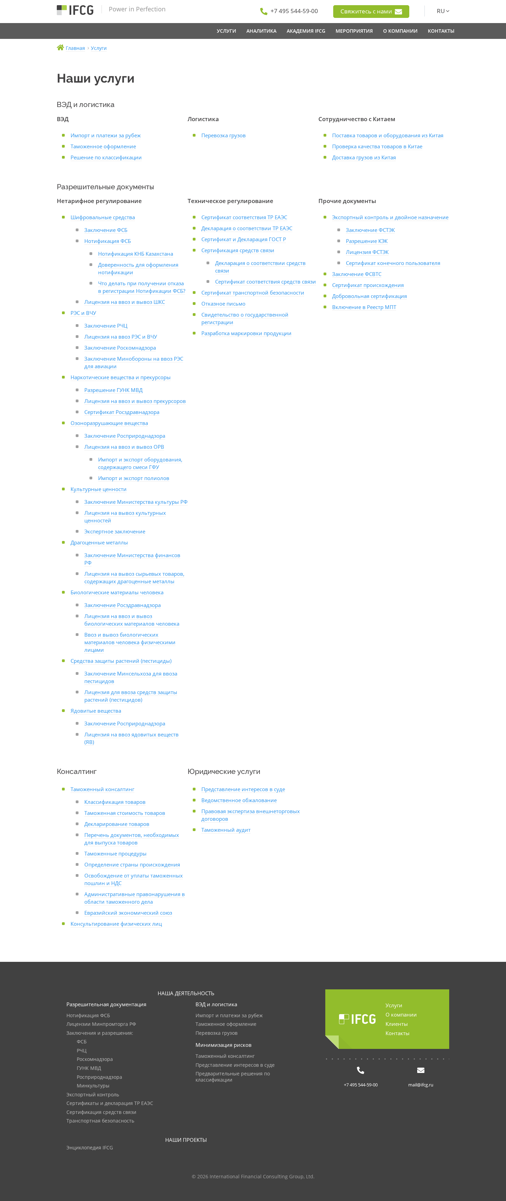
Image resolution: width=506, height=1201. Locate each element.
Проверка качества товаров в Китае (377, 146)
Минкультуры (93, 1086)
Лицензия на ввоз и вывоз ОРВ (124, 446)
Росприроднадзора (99, 1077)
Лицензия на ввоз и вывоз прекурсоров (135, 400)
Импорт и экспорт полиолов (133, 478)
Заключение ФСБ (105, 229)
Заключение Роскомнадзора (120, 347)
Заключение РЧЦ (105, 325)
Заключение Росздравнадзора (122, 605)
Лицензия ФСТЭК (367, 251)
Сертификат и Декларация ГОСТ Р (243, 239)
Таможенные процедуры (115, 853)
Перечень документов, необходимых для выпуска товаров (131, 838)
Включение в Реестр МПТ (364, 307)
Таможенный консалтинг (102, 789)
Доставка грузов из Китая (364, 157)
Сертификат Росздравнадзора (121, 411)
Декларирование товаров (116, 823)
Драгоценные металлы (99, 542)
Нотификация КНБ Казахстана (135, 253)
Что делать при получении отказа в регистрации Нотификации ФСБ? (141, 287)
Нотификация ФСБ (107, 240)
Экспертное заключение (114, 531)
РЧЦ (81, 1051)
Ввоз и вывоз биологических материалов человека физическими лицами (130, 642)
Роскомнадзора (95, 1059)
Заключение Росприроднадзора (124, 435)
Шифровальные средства (103, 217)
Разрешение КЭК (367, 240)
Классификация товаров (115, 801)
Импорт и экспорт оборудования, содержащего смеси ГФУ (140, 463)
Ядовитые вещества (96, 710)
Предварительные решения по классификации (233, 1077)
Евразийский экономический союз (128, 912)
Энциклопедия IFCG (89, 1148)
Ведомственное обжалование (239, 800)
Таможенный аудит (226, 829)
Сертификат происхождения (368, 284)
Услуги (394, 1005)
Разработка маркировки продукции (246, 333)
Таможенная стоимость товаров (124, 812)
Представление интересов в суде (243, 789)
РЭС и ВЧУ (83, 312)
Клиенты (397, 1023)
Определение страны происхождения (132, 864)
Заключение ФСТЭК (370, 229)
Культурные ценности (99, 489)
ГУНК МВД (89, 1068)
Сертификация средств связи (237, 250)
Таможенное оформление (103, 146)
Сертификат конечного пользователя (393, 262)
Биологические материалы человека (117, 592)
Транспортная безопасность (100, 1121)
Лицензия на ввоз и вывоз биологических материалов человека (131, 620)
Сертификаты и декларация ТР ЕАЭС (109, 1103)
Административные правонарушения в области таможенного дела (134, 898)
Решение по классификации (106, 157)
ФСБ (82, 1042)
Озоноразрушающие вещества (109, 422)
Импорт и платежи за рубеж (106, 135)
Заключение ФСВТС (356, 273)
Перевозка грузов (223, 135)
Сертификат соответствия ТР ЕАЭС (244, 217)
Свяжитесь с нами (366, 11)
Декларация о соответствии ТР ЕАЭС (246, 228)
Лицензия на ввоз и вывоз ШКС (124, 301)
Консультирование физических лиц (116, 923)
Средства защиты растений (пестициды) (121, 660)
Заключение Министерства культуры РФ (136, 501)
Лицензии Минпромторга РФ (101, 1024)
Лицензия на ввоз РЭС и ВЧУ (120, 336)
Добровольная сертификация (369, 296)
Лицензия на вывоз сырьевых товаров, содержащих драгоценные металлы (134, 577)
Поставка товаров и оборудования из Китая (387, 135)
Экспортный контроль (92, 1095)
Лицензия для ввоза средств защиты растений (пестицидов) (130, 696)
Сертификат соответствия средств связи (265, 281)
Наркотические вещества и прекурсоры (121, 377)
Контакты (398, 1033)
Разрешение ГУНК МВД (113, 389)
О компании (401, 1014)
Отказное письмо (223, 303)
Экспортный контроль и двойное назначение (390, 217)
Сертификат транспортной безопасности (252, 292)
